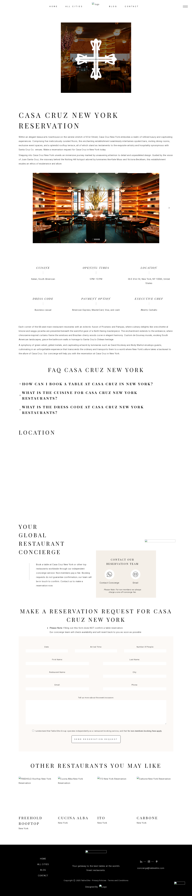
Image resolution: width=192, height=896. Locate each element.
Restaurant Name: (57, 672)
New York (23, 828)
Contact (43, 875)
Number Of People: (145, 647)
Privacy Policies (99, 880)
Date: (46, 647)
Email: (57, 684)
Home (43, 858)
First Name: (57, 659)
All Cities (43, 864)
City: (135, 672)
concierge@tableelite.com (150, 868)
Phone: (135, 684)
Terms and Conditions (118, 880)
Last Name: (134, 659)
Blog (43, 870)
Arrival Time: (96, 647)
